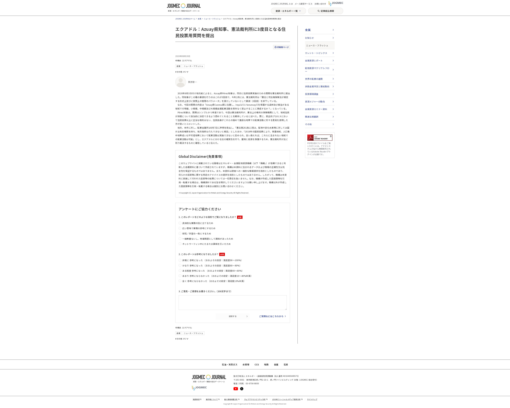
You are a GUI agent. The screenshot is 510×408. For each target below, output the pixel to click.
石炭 (286, 364)
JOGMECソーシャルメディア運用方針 (287, 399)
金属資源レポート (314, 60)
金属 (199, 19)
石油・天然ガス (229, 364)
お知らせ (309, 37)
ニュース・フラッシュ (212, 19)
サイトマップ (312, 399)
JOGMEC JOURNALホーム (185, 19)
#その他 (178, 71)
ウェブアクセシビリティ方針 (256, 399)
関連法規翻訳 (311, 116)
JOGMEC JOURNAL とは (282, 3)
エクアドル (187, 60)
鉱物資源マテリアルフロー (317, 69)
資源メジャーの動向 (315, 101)
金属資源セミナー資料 (316, 109)
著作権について (213, 399)
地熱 (266, 364)
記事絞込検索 (327, 10)
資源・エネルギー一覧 (287, 10)
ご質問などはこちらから (271, 316)
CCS (257, 364)
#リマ (185, 71)
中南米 (178, 60)
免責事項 (197, 399)
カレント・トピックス (316, 53)
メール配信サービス (303, 3)
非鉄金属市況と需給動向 (317, 86)
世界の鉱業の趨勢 (314, 78)
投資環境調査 (311, 94)
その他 (308, 124)
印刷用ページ (283, 47)
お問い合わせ (320, 3)
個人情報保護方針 (232, 399)
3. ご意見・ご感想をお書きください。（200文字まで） (206, 291)
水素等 (246, 364)
